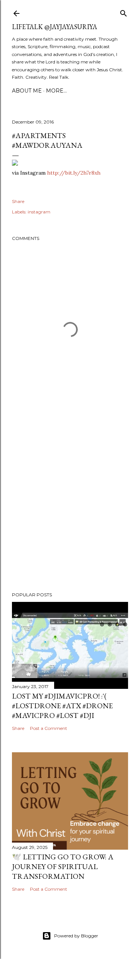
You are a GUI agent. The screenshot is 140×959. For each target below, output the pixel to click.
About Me (27, 90)
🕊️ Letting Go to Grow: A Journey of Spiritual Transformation (62, 866)
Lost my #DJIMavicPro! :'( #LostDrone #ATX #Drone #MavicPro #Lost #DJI (62, 705)
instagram (39, 212)
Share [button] (18, 201)
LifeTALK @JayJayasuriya (54, 26)
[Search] (123, 11)
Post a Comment (48, 728)
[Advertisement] (70, 503)
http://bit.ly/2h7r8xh (73, 172)
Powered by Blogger (76, 935)
